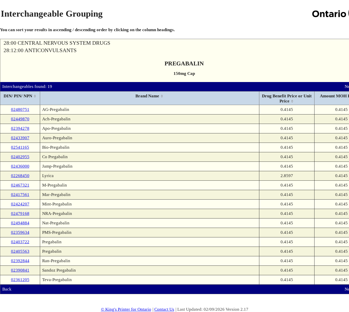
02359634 (20, 232)
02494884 (20, 223)
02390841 (20, 270)
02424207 (20, 204)
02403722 (20, 241)
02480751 (20, 109)
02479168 (20, 213)
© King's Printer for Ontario (126, 309)
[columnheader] (20, 98)
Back (6, 289)
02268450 (20, 175)
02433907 (20, 137)
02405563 (20, 251)
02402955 (20, 156)
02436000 (20, 166)
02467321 (20, 185)
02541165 (20, 147)
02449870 (20, 119)
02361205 (20, 279)
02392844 (20, 260)
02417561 (20, 194)
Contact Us (164, 309)
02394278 (20, 128)
